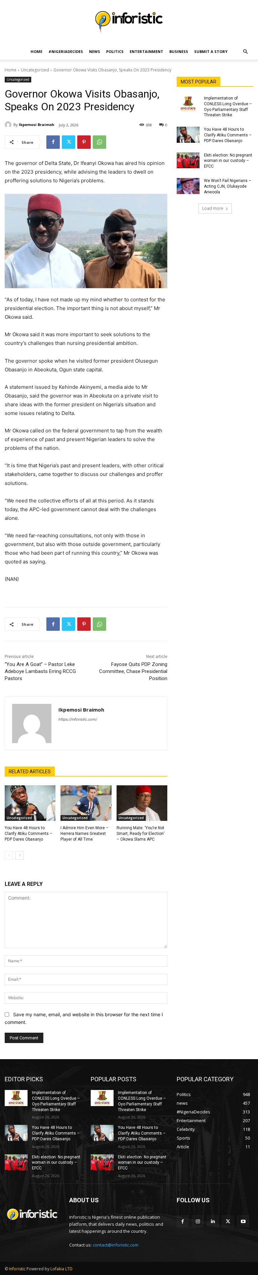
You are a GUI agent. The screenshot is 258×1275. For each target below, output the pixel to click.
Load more (212, 208)
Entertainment (146, 51)
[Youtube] (243, 1221)
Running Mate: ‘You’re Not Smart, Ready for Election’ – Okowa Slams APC (140, 834)
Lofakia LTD (61, 1269)
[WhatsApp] (99, 142)
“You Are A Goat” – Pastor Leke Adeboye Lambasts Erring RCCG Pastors (40, 671)
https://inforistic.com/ (77, 719)
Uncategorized (35, 70)
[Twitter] (68, 142)
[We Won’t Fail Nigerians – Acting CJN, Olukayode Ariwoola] (188, 186)
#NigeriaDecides (65, 51)
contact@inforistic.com (115, 1245)
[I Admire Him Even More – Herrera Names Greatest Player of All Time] (85, 803)
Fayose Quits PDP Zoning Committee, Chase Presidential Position (133, 671)
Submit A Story (210, 51)
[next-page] (19, 855)
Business (178, 51)
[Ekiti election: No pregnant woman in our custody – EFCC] (188, 161)
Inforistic (17, 1269)
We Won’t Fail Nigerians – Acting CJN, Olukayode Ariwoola (227, 186)
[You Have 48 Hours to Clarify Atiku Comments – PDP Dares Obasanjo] (30, 803)
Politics (115, 51)
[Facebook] (53, 142)
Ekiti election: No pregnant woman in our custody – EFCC (228, 161)
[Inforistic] (129, 22)
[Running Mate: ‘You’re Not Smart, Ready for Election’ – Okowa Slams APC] (142, 803)
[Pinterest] (84, 142)
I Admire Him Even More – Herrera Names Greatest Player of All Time (84, 834)
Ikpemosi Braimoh (36, 124)
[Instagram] (198, 1221)
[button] (245, 52)
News (94, 51)
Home (36, 51)
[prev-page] (9, 855)
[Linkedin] (213, 1221)
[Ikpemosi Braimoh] (9, 124)
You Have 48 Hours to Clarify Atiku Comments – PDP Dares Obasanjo (28, 834)
